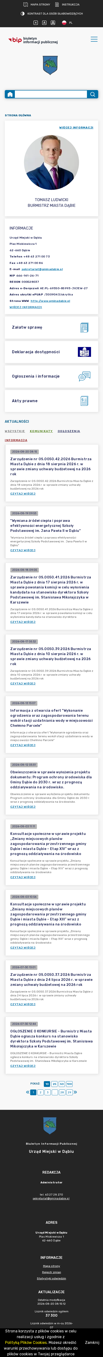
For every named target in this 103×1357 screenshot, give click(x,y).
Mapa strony (40, 4)
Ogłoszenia (69, 431)
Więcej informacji (26, 307)
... (55, 1092)
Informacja (16, 440)
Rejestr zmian (51, 1272)
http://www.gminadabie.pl (50, 301)
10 (47, 1084)
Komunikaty (41, 431)
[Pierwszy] (28, 1092)
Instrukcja (71, 4)
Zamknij (92, 1342)
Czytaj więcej (23, 493)
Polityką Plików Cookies (26, 1342)
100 (69, 1084)
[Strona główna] (10, 94)
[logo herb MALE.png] (51, 66)
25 (54, 1084)
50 (62, 1084)
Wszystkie (15, 431)
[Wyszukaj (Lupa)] (92, 94)
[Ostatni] (75, 1092)
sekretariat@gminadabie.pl (42, 269)
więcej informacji (76, 127)
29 (69, 1092)
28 (62, 1092)
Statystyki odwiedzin (51, 1278)
